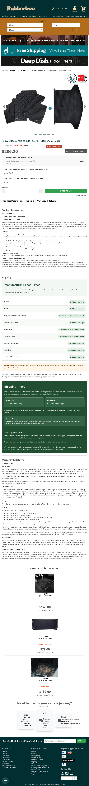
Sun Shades (6, 758)
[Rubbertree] (20, 8)
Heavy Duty (21, 70)
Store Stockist (35, 770)
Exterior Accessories (8, 766)
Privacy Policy (35, 756)
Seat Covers (6, 760)
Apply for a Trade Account (39, 772)
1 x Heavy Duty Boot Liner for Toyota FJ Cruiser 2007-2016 (22, 178)
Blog (32, 774)
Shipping (30, 201)
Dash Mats (70, 16)
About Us (34, 754)
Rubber (12, 70)
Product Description (13, 201)
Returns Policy (36, 758)
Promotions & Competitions (40, 766)
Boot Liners (5, 756)
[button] (60, 8)
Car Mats (4, 754)
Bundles (5, 70)
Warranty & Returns (46, 201)
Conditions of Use (37, 760)
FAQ (32, 764)
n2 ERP (63, 784)
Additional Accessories (9, 768)
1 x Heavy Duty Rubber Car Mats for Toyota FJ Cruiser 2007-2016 (24, 169)
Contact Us (34, 752)
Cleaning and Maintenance (40, 768)
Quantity (5, 188)
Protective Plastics (8, 762)
